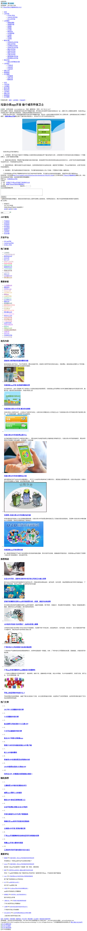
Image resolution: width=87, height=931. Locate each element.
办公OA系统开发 (9, 314)
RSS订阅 (24, 918)
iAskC (5, 876)
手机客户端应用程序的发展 (19, 900)
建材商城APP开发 (9, 305)
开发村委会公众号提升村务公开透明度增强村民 (21, 876)
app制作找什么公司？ (14, 882)
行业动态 (10, 69)
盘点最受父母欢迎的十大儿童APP (16, 724)
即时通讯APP (8, 277)
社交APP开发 (8, 337)
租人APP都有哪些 (10, 752)
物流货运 (10, 31)
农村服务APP (8, 292)
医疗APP (6, 259)
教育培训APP (8, 256)
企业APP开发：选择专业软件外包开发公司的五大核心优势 (25, 579)
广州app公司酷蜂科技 (69, 175)
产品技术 (10, 65)
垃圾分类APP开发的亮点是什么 (15, 435)
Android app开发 (9, 243)
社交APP (6, 258)
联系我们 (6, 918)
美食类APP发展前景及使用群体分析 (17, 759)
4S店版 (9, 38)
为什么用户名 (7, 912)
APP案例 (6, 21)
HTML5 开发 (8, 245)
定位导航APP (8, 319)
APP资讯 (6, 63)
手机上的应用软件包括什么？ (14, 693)
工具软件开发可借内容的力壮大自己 (17, 850)
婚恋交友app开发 (9, 310)
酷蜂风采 (18, 918)
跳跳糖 (5, 858)
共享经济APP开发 (12, 42)
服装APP (6, 274)
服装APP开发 (11, 53)
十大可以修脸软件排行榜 (13, 731)
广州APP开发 (8, 321)
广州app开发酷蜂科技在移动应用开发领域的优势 (21, 835)
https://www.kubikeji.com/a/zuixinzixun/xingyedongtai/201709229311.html (33, 175)
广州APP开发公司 (9, 254)
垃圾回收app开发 (12, 179)
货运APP (6, 333)
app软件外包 (7, 322)
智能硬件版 (10, 24)
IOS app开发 (7, 241)
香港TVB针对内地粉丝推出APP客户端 (18, 745)
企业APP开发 (8, 317)
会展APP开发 (11, 54)
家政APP (6, 301)
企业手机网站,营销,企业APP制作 (16, 807)
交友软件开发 (8, 335)
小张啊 (5, 906)
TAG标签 (36, 918)
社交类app (7, 308)
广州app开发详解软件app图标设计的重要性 (19, 670)
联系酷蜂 (10, 76)
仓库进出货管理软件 (10, 330)
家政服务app (7, 298)
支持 (5, 209)
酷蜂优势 (10, 79)
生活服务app (7, 299)
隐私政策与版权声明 (45, 918)
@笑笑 (5, 888)
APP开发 (6, 13)
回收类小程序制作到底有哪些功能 (16, 361)
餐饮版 (9, 37)
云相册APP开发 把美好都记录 (14, 828)
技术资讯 (7, 226)
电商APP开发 (11, 51)
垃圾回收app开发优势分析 (13, 550)
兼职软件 (7, 287)
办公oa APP (7, 290)
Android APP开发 (12, 17)
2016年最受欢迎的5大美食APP (15, 767)
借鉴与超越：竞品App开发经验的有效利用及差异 (22, 858)
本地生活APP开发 (12, 47)
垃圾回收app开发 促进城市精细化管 (17, 385)
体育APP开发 (8, 265)
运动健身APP (8, 275)
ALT (5, 882)
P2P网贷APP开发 (12, 45)
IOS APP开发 (11, 19)
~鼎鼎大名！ (7, 900)
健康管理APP (8, 267)
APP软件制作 (8, 268)
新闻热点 (7, 230)
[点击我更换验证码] (7, 188)
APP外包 (6, 272)
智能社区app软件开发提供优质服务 (16, 821)
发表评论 (3, 197)
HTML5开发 (11, 15)
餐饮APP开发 (11, 49)
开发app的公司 (8, 324)
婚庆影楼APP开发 (12, 56)
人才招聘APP (8, 285)
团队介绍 (7, 70)
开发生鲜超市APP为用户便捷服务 (16, 814)
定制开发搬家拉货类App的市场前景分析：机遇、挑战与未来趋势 (27, 601)
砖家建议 (6, 894)
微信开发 (7, 60)
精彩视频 (12, 918)
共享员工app (7, 289)
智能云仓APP (8, 328)
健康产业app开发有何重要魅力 (15, 184)
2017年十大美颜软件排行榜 (14, 709)
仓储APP (6, 331)
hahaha (5, 864)
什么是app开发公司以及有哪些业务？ (19, 888)
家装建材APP (8, 303)
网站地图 (30, 918)
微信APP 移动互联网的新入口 (14, 800)
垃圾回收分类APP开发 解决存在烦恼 (17, 409)
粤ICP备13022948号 (76, 922)
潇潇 (5, 870)
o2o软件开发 (8, 296)
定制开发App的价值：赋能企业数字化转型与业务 (21, 870)
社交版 (9, 29)
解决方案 (7, 40)
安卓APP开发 (8, 263)
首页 (5, 12)
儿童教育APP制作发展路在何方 (15, 785)
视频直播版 (10, 22)
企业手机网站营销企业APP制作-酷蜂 (22, 912)
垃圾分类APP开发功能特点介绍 (15, 476)
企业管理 (7, 228)
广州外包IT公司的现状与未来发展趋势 (18, 647)
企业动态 (10, 67)
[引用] (15, 209)
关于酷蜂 (7, 74)
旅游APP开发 (11, 44)
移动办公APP (8, 315)
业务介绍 (10, 77)
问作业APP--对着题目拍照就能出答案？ (18, 774)
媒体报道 (7, 72)
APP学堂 (6, 231)
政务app (6, 294)
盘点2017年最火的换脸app (13, 738)
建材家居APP (8, 306)
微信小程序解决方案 (13, 61)
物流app (6, 326)
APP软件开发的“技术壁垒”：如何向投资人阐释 (21, 624)
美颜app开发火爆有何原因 (13, 843)
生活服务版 (10, 33)
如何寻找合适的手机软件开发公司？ (19, 906)
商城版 (9, 28)
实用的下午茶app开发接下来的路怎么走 (18, 182)
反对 (10, 209)
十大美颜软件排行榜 (11, 717)
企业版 (9, 35)
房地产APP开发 (8, 261)
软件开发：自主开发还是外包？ (19, 894)
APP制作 (6, 252)
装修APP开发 (8, 270)
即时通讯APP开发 (12, 58)
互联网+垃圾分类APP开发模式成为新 (17, 515)
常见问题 (7, 233)
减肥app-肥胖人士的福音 (13, 793)
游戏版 (9, 26)
